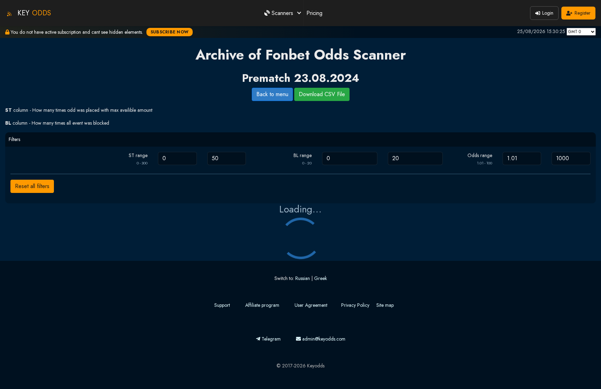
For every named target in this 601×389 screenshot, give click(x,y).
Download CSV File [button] (322, 94)
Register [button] (583, 12)
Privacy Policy (355, 305)
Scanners (282, 13)
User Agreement (311, 305)
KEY (34, 13)
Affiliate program (262, 305)
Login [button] (547, 12)
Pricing (314, 13)
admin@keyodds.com (323, 338)
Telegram (270, 338)
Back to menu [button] (272, 94)
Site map (385, 305)
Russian (302, 278)
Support (222, 305)
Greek (320, 278)
